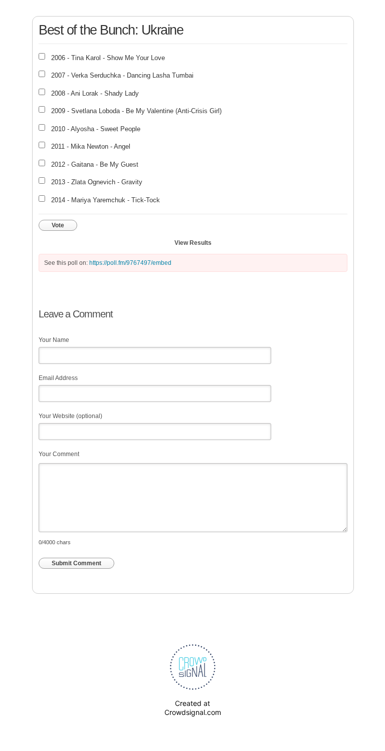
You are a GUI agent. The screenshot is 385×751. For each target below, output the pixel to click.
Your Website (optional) (70, 416)
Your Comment (59, 454)
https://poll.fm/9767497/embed (130, 262)
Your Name (54, 339)
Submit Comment (76, 563)
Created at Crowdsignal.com (192, 707)
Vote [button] (58, 225)
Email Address (58, 378)
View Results (193, 242)
